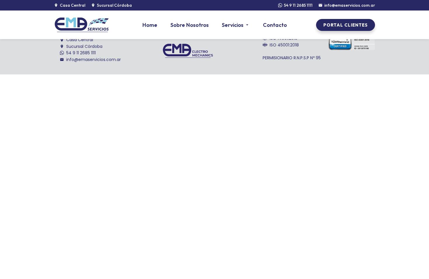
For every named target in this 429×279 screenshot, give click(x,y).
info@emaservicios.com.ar (349, 5)
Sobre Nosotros (189, 25)
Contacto (275, 25)
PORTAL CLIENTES (345, 25)
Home (149, 25)
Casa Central (79, 40)
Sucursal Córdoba (84, 46)
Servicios (232, 25)
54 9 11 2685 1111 (298, 5)
